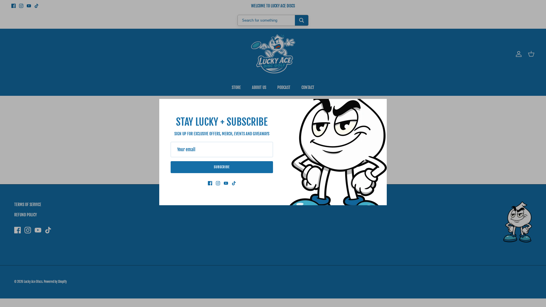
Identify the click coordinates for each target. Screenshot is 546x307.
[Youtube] (226, 183)
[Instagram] (218, 183)
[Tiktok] (234, 183)
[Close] (379, 106)
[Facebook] (210, 183)
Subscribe (222, 167)
